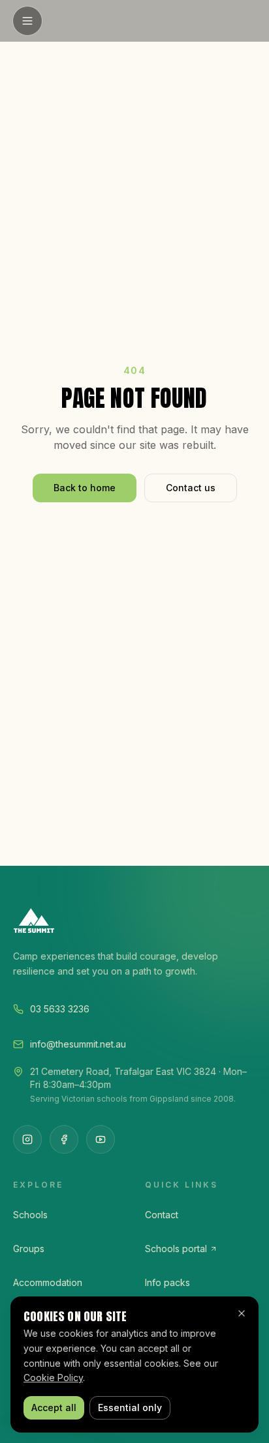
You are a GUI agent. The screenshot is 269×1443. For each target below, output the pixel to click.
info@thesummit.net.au (78, 1044)
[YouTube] (100, 1139)
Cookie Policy (53, 1377)
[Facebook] (64, 1139)
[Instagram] (27, 1139)
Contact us (190, 487)
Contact (161, 1214)
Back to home (85, 487)
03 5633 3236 (59, 1008)
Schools (30, 1214)
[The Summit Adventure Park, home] (134, 920)
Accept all (53, 1407)
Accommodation (47, 1282)
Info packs (167, 1282)
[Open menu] (27, 21)
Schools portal (176, 1248)
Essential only (130, 1407)
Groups (28, 1248)
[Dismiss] (241, 1313)
